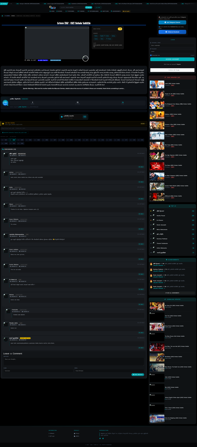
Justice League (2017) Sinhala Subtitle (43, 3)
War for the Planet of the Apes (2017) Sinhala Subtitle (118, 3)
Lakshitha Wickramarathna (16, 234)
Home (52, 11)
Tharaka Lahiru (13, 323)
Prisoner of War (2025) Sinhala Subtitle (175, 124)
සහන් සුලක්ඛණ (13, 338)
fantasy (113, 36)
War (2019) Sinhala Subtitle (171, 387)
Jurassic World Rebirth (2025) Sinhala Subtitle (176, 185)
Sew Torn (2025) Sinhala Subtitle (173, 315)
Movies (60, 11)
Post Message (139, 374)
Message (6, 356)
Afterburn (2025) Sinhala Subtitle (173, 114)
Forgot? (192, 55)
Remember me (156, 55)
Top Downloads (93, 11)
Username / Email (155, 42)
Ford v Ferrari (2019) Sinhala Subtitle (174, 407)
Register (179, 64)
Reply (141, 166)
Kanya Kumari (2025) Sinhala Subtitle (174, 326)
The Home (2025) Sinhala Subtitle (173, 165)
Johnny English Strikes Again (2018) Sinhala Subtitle (178, 397)
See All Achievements (173, 293)
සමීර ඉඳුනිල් (12, 153)
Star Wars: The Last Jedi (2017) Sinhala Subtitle (177, 346)
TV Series (81, 11)
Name (5, 368)
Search (89, 7)
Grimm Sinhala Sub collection (15, 132)
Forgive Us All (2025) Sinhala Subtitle (174, 93)
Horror (102, 39)
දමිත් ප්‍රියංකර (156, 263)
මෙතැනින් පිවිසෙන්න (158, 265)
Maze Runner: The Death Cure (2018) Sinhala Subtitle (178, 367)
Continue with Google (173, 70)
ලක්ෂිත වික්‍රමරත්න (43, 60)
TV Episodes (70, 11)
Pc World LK (13, 279)
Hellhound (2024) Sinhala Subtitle (173, 196)
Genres (96, 39)
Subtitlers (105, 11)
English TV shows (104, 36)
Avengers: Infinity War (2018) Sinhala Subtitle (17, 3)
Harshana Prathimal (158, 269)
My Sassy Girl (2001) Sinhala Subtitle (174, 305)
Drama (95, 36)
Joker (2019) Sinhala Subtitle (172, 377)
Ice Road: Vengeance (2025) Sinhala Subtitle (176, 175)
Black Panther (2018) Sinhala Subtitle (90, 3)
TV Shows (108, 39)
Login (98, 7)
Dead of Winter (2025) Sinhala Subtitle (174, 134)
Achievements (117, 11)
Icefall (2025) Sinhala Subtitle (172, 83)
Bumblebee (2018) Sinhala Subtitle (67, 3)
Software (52, 433)
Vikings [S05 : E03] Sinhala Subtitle (180, 3)
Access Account (172, 59)
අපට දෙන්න (126, 11)
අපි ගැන (52, 436)
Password (154, 48)
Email (76, 368)
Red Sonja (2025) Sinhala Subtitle (173, 145)
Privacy (77, 433)
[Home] (2, 15)
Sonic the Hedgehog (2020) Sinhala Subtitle (176, 418)
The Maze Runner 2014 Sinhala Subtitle (174, 336)
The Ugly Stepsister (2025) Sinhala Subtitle (176, 155)
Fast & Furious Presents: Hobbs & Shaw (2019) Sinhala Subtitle (151, 3)
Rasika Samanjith (157, 275)
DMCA (77, 436)
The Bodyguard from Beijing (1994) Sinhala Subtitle (178, 104)
